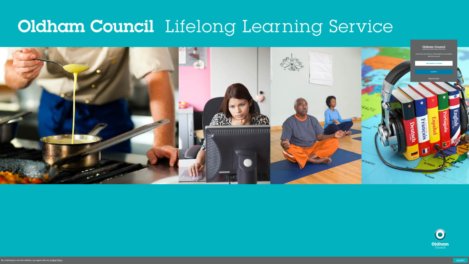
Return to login (433, 78)
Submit (434, 72)
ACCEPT (460, 260)
